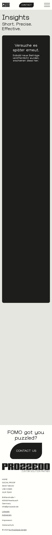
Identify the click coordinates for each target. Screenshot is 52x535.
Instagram (7, 515)
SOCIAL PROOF (8, 483)
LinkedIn (6, 512)
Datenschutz (8, 525)
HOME (4, 479)
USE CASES (7, 489)
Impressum (7, 520)
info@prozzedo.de (10, 507)
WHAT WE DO (8, 486)
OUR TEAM (7, 492)
